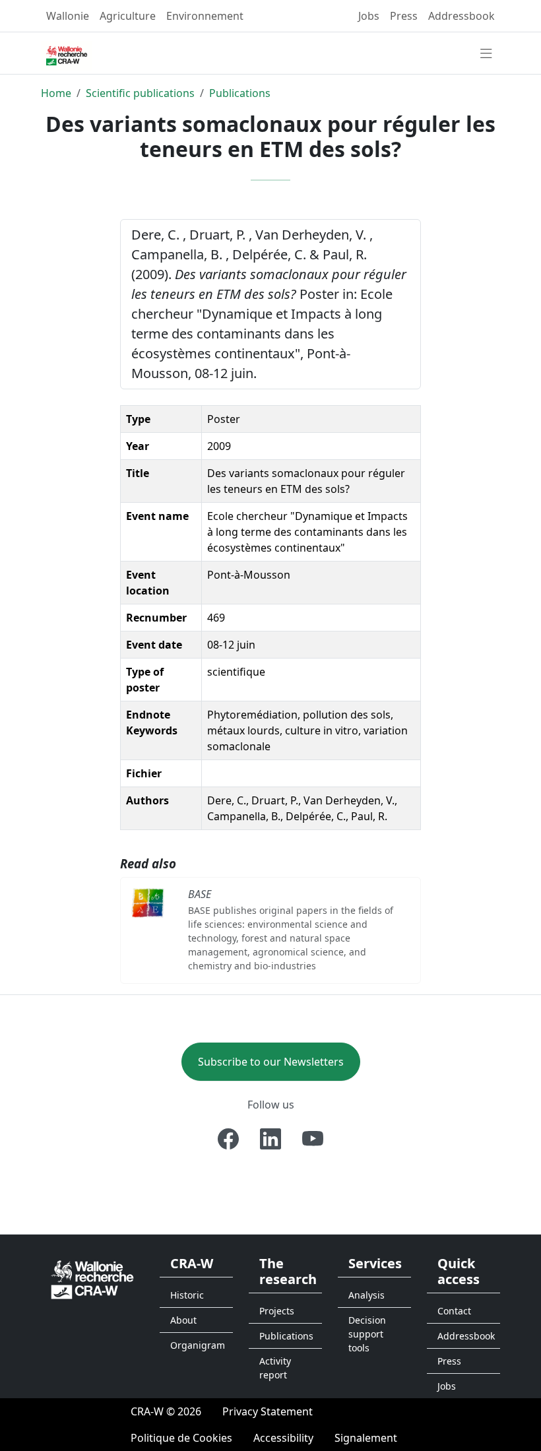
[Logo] (92, 1278)
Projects (276, 1311)
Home (56, 93)
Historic (187, 1295)
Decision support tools (367, 1334)
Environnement (204, 16)
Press (404, 16)
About (183, 1320)
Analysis (366, 1295)
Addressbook (461, 16)
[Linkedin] (270, 1138)
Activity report (275, 1368)
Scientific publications (140, 93)
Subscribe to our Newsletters (271, 1061)
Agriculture (128, 16)
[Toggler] (486, 54)
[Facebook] (228, 1138)
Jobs (368, 16)
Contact (454, 1311)
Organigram (197, 1345)
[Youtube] (312, 1138)
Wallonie (67, 16)
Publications (239, 93)
